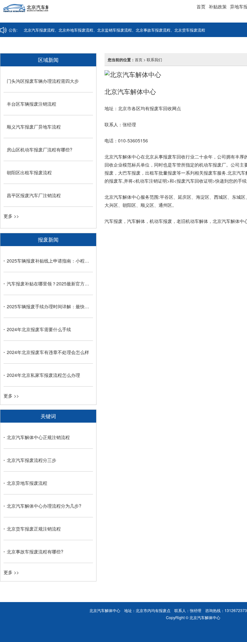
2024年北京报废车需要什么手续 (39, 329)
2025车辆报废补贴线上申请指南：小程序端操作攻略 (50, 260)
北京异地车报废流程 (27, 483)
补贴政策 (218, 6)
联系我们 (154, 59)
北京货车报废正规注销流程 (34, 528)
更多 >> (11, 216)
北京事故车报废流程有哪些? (35, 551)
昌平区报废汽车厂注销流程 (34, 195)
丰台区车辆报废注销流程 (31, 104)
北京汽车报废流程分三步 (31, 460)
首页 (201, 6)
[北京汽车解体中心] (24, 11)
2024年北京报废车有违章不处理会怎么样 (48, 352)
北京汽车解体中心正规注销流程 (38, 437)
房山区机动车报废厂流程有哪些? (39, 149)
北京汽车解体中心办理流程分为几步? (44, 506)
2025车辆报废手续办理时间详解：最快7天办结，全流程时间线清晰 (50, 306)
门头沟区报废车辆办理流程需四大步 (43, 81)
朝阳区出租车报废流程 (29, 172)
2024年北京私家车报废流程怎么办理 (43, 375)
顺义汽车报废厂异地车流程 (34, 126)
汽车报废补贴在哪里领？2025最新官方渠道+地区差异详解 (50, 283)
